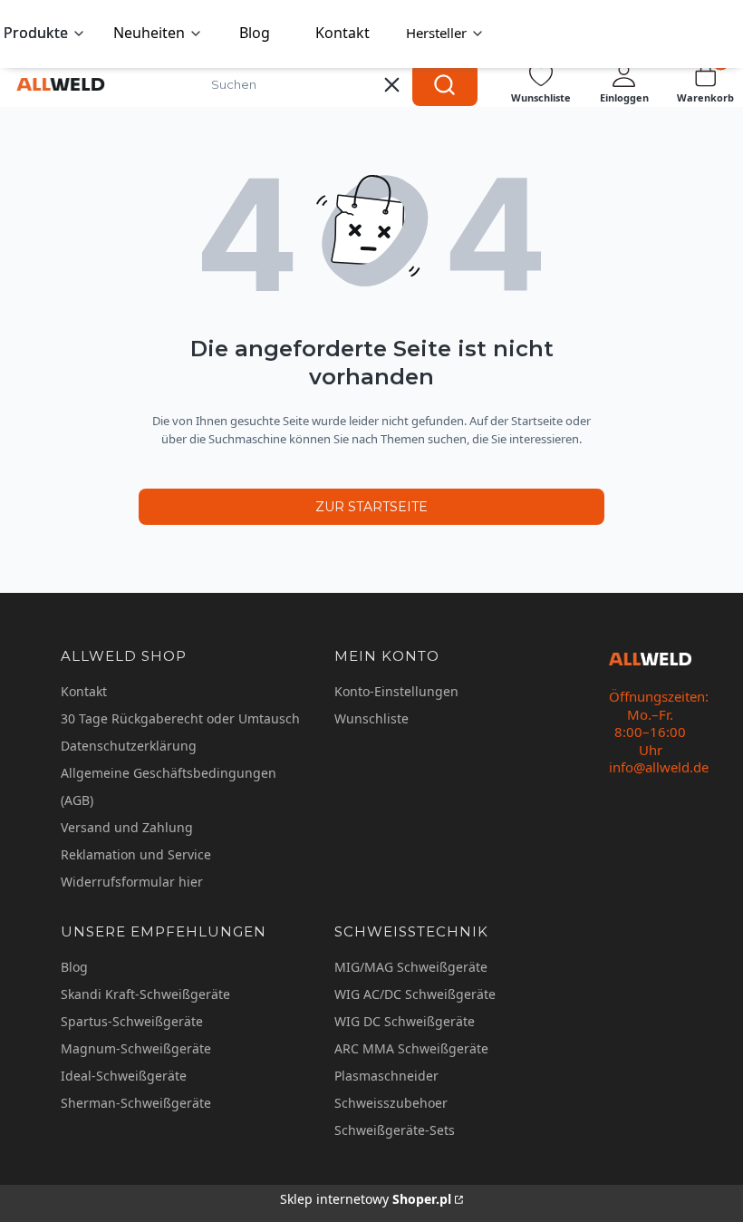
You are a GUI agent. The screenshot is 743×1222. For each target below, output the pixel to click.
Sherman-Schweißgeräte (136, 1102)
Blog (74, 966)
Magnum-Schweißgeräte (136, 1048)
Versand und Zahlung (127, 827)
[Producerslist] (445, 34)
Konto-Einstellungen (396, 691)
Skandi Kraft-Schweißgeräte (145, 994)
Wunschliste (371, 718)
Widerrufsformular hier (132, 881)
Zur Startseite (371, 507)
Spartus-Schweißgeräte (132, 1021)
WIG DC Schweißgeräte (404, 1021)
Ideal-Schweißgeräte (124, 1075)
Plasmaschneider (386, 1075)
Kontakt (84, 691)
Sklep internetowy (365, 1198)
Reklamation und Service (136, 854)
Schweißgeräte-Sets (394, 1130)
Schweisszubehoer (391, 1102)
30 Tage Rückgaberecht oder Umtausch (180, 718)
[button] (445, 84)
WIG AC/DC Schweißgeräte (415, 994)
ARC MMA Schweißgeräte (411, 1048)
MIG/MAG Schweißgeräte (410, 966)
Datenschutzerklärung (129, 745)
